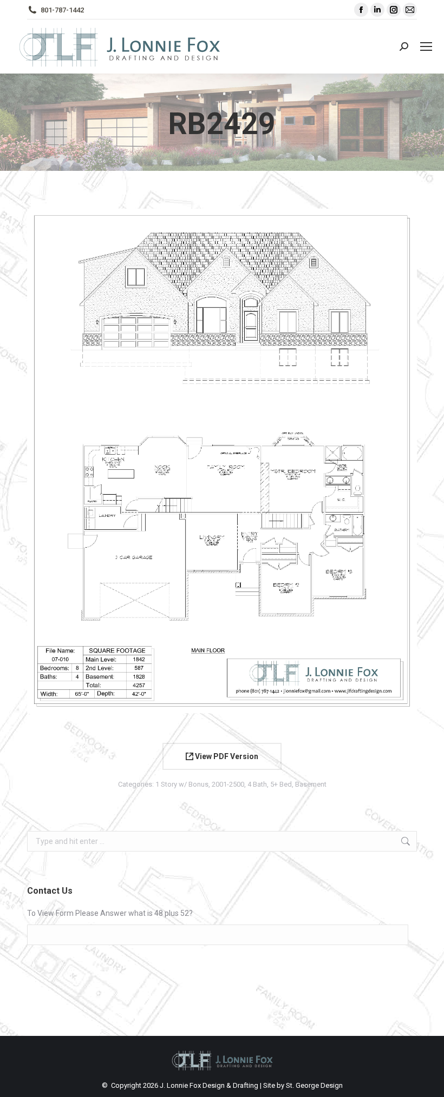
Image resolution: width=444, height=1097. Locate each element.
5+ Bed (281, 784)
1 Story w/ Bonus (181, 784)
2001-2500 (228, 784)
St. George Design (314, 1085)
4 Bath (257, 784)
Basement (311, 784)
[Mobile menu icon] (426, 46)
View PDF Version (225, 756)
